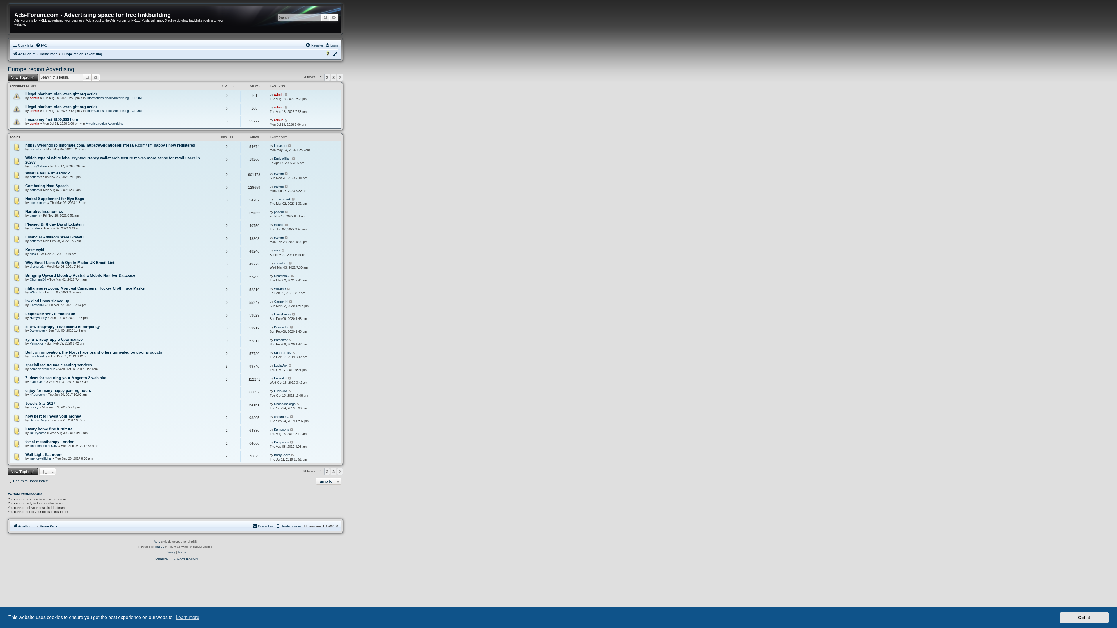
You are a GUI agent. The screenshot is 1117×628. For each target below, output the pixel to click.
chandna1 (37, 266)
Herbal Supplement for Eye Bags (54, 199)
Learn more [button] (187, 617)
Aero (157, 541)
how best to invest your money (53, 416)
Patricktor (36, 343)
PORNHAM (161, 558)
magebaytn (37, 381)
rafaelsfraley (38, 356)
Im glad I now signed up (47, 301)
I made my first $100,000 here (51, 119)
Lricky (34, 407)
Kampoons (281, 429)
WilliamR (36, 292)
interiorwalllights (41, 458)
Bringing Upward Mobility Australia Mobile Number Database (80, 275)
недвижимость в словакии (50, 314)
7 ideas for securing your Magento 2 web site (65, 378)
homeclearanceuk (42, 369)
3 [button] (333, 77)
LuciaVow (280, 365)
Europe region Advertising (41, 69)
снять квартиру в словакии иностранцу (62, 326)
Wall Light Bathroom (44, 454)
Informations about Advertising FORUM (114, 98)
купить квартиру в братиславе (54, 339)
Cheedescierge (285, 404)
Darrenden (37, 330)
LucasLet (36, 149)
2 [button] (327, 77)
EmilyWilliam (38, 166)
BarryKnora (282, 455)
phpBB (160, 546)
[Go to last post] (286, 94)
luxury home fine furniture (48, 429)
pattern (35, 177)
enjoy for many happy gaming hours (58, 390)
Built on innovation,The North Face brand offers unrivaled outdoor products (93, 352)
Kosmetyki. (35, 250)
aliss (33, 254)
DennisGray (38, 420)
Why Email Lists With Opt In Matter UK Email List (69, 263)
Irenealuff (280, 378)
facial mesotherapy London (49, 442)
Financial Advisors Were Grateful (55, 237)
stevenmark (38, 202)
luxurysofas (38, 433)
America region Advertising (104, 123)
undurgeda (281, 416)
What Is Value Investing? (47, 173)
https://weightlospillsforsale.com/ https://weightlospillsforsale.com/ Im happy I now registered (110, 145)
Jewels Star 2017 (40, 403)
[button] (340, 77)
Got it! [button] (1084, 617)
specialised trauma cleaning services (58, 365)
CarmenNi (37, 305)
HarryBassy (38, 318)
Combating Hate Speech (47, 186)
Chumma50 (38, 279)
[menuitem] (41, 45)
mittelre (35, 228)
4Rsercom (37, 394)
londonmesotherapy (44, 445)
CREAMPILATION (186, 558)
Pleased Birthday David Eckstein (54, 224)
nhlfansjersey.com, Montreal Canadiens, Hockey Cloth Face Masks (85, 288)
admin (34, 98)
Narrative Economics (44, 211)
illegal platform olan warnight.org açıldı (61, 94)
